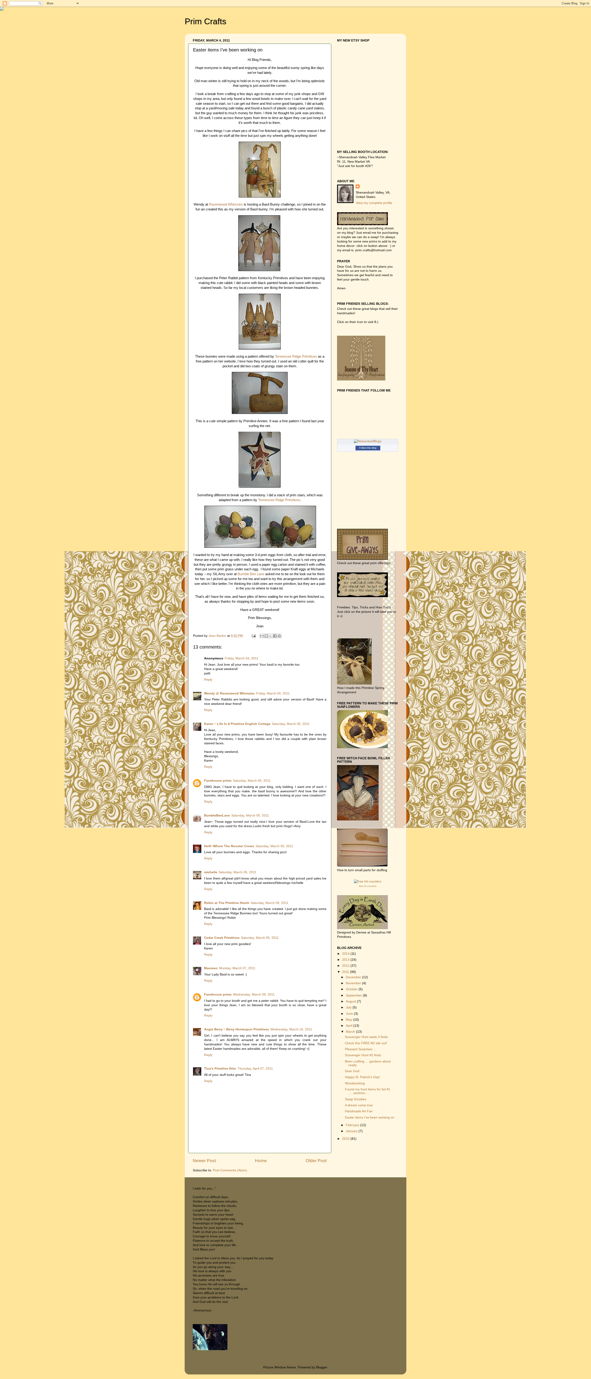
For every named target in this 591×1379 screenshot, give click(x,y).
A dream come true (359, 1105)
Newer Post (204, 1160)
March (351, 1031)
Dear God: (352, 1071)
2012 (346, 965)
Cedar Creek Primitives (222, 937)
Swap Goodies (355, 1099)
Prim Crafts (205, 21)
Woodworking (355, 1083)
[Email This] (261, 636)
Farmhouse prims (218, 780)
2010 (346, 1138)
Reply (208, 679)
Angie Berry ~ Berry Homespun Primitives (236, 1029)
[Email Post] (253, 635)
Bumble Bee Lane (251, 574)
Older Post (316, 1160)
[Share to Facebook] (275, 636)
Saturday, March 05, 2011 (291, 724)
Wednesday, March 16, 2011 (291, 1029)
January (352, 1131)
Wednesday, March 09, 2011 (254, 994)
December (354, 977)
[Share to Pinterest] (279, 636)
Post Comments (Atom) (230, 1170)
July (349, 1007)
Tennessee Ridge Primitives (296, 356)
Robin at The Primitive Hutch (226, 903)
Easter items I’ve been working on (369, 1117)
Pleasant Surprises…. (361, 1049)
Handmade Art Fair (359, 1111)
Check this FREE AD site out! (366, 1043)
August (351, 1001)
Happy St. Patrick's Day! (362, 1077)
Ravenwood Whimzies (226, 204)
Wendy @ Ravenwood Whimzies (229, 693)
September (354, 995)
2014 (346, 953)
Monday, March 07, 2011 (237, 968)
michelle (210, 872)
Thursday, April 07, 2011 (255, 1068)
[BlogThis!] (266, 636)
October (352, 989)
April (349, 1025)
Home (261, 1160)
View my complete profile (374, 203)
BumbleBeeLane (217, 815)
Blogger (321, 1367)
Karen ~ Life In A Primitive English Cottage (237, 724)
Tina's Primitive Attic (220, 1068)
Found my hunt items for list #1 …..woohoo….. (367, 1091)
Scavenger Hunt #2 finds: (363, 1055)
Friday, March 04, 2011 (241, 658)
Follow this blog (367, 447)
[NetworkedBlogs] (367, 441)
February (353, 1125)
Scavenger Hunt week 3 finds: (367, 1037)
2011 (346, 972)
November (354, 983)
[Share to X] (270, 636)
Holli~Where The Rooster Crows (229, 846)
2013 (346, 959)
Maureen (211, 968)
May (349, 1019)
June (350, 1013)
